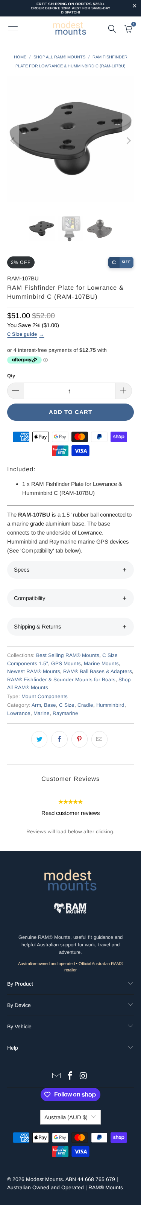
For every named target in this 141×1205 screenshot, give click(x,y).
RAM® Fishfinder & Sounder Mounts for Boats (61, 679)
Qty (11, 375)
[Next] (128, 140)
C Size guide (22, 334)
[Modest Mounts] (70, 29)
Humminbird (110, 705)
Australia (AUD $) (66, 1117)
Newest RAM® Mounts (33, 671)
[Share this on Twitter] (39, 739)
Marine (41, 713)
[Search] (111, 29)
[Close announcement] (134, 6)
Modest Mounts (44, 1179)
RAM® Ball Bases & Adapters (97, 671)
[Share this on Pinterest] (79, 739)
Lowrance (18, 713)
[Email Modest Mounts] (56, 1076)
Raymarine (65, 713)
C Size (66, 705)
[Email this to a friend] (99, 739)
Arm (36, 705)
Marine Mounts (101, 663)
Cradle (85, 705)
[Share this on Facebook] (59, 739)
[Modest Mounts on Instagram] (83, 1076)
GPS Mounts (66, 663)
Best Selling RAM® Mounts (67, 655)
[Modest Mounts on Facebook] (70, 1076)
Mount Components (44, 696)
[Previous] (13, 140)
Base (50, 705)
